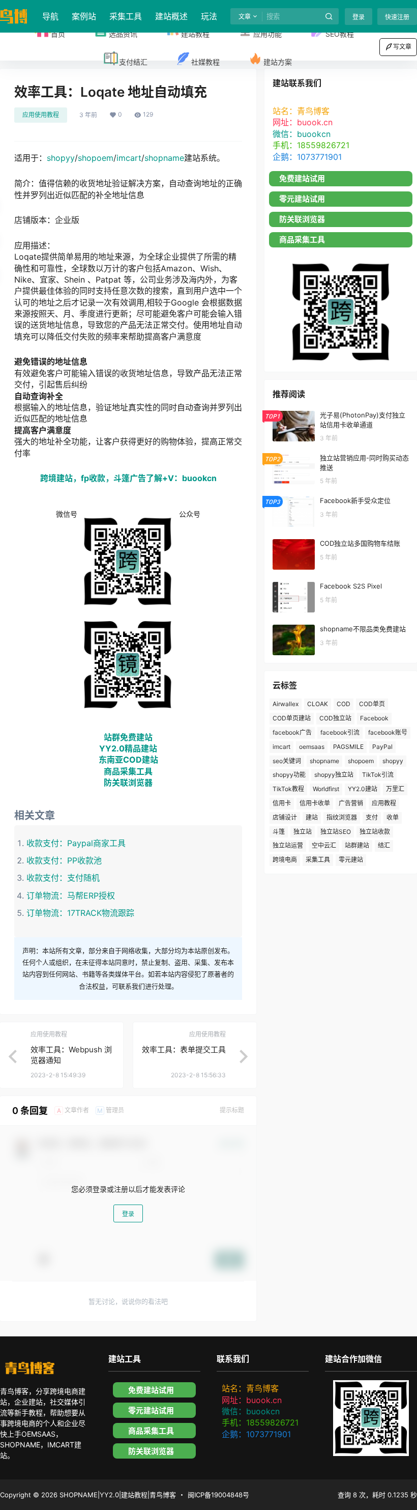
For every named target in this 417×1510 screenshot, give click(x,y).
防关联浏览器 (128, 782)
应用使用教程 (40, 115)
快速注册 (397, 17)
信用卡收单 (315, 803)
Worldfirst (326, 789)
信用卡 (282, 803)
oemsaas (311, 746)
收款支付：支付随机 (63, 878)
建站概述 (171, 16)
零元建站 (351, 859)
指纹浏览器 (341, 817)
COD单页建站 (292, 718)
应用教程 (384, 803)
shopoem (95, 158)
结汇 (384, 845)
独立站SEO (335, 831)
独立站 (302, 831)
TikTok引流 (378, 774)
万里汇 (395, 789)
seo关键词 (287, 761)
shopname (164, 158)
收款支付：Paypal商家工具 (76, 843)
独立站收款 (375, 831)
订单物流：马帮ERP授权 (70, 895)
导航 (50, 16)
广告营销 (351, 803)
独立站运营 (288, 845)
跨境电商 (285, 859)
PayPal (382, 746)
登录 (358, 17)
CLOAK (317, 704)
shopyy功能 (289, 774)
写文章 (402, 46)
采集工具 (125, 16)
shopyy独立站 (333, 774)
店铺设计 (285, 817)
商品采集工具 (128, 771)
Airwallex (286, 704)
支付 (372, 817)
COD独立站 (335, 718)
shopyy (61, 158)
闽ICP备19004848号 (218, 1495)
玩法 (209, 16)
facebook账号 (387, 732)
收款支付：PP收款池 (64, 860)
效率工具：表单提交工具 (184, 1049)
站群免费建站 (128, 737)
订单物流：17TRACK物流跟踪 (80, 913)
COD (343, 704)
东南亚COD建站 (128, 759)
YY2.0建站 (362, 789)
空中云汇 (324, 845)
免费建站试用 (302, 178)
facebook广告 (292, 732)
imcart (128, 158)
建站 (312, 817)
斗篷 (279, 831)
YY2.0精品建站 (128, 748)
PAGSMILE (348, 746)
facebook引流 (340, 732)
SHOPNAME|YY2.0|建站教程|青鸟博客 (116, 1495)
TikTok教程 (288, 789)
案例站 (84, 16)
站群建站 (357, 845)
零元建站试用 (302, 199)
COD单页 (372, 704)
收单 (392, 817)
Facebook (374, 718)
